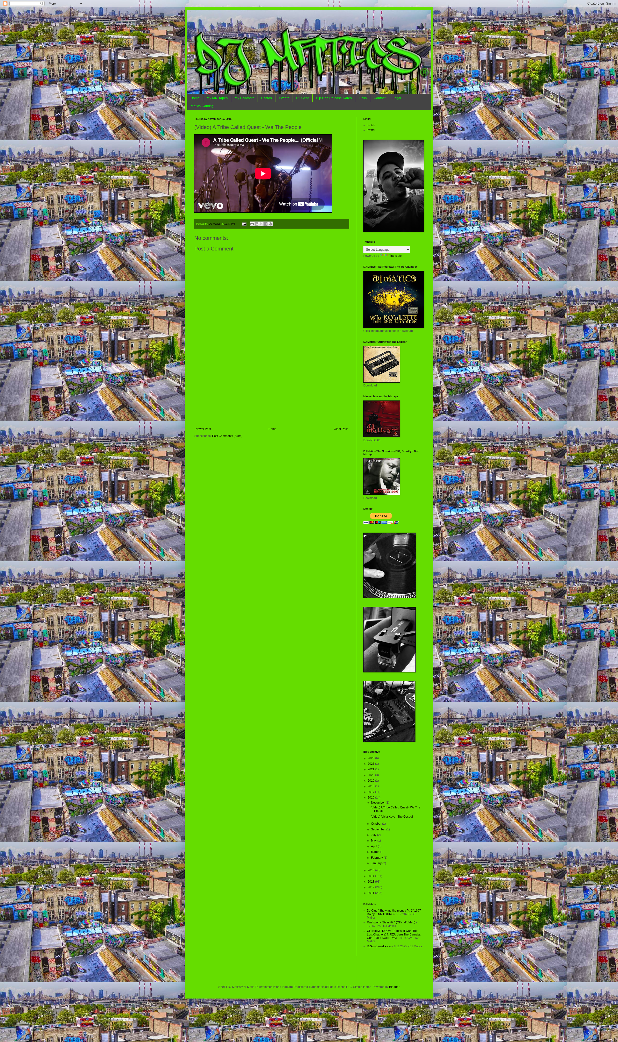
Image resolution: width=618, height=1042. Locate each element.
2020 (371, 775)
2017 (371, 792)
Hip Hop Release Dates (334, 98)
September (378, 829)
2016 (371, 797)
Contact (380, 98)
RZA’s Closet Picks (379, 946)
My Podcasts (244, 98)
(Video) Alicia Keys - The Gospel (392, 816)
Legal (397, 98)
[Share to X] (261, 223)
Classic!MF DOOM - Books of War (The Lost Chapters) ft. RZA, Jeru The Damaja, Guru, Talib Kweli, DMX (394, 934)
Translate (395, 255)
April (374, 846)
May (374, 840)
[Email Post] (244, 223)
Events (284, 98)
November (378, 802)
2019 (371, 780)
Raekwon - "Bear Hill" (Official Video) (391, 922)
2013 (371, 881)
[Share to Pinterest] (270, 223)
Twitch (371, 125)
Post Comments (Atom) (227, 436)
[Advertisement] (271, 391)
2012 (371, 887)
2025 (371, 758)
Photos (266, 98)
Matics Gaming (202, 106)
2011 (371, 893)
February (377, 857)
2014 (371, 876)
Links (363, 98)
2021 (371, 769)
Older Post (341, 429)
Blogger (394, 987)
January (376, 863)
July (374, 835)
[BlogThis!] (256, 223)
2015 (371, 870)
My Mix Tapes (217, 98)
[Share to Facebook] (265, 223)
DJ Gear (302, 98)
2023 (371, 763)
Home (195, 98)
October (376, 823)
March (375, 852)
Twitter (371, 130)
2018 (371, 786)
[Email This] (252, 223)
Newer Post (203, 429)
